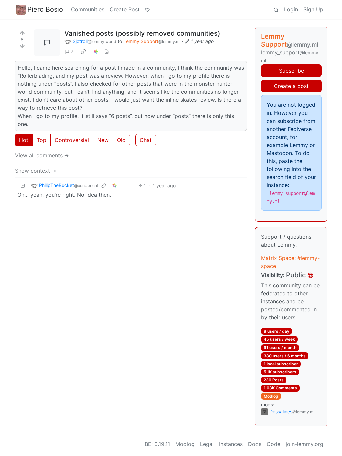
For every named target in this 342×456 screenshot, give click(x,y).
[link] (83, 51)
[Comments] (47, 42)
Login (291, 9)
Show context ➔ (35, 170)
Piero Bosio (45, 9)
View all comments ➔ (42, 155)
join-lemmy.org (304, 444)
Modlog (271, 396)
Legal (207, 444)
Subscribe (291, 70)
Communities (87, 9)
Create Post (125, 9)
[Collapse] (22, 185)
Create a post (291, 86)
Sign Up (313, 9)
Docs (254, 444)
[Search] (276, 9)
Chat (146, 140)
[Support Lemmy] (147, 9)
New (103, 140)
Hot (23, 140)
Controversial (72, 140)
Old (121, 140)
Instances (231, 444)
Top (41, 140)
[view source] (106, 51)
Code (273, 444)
